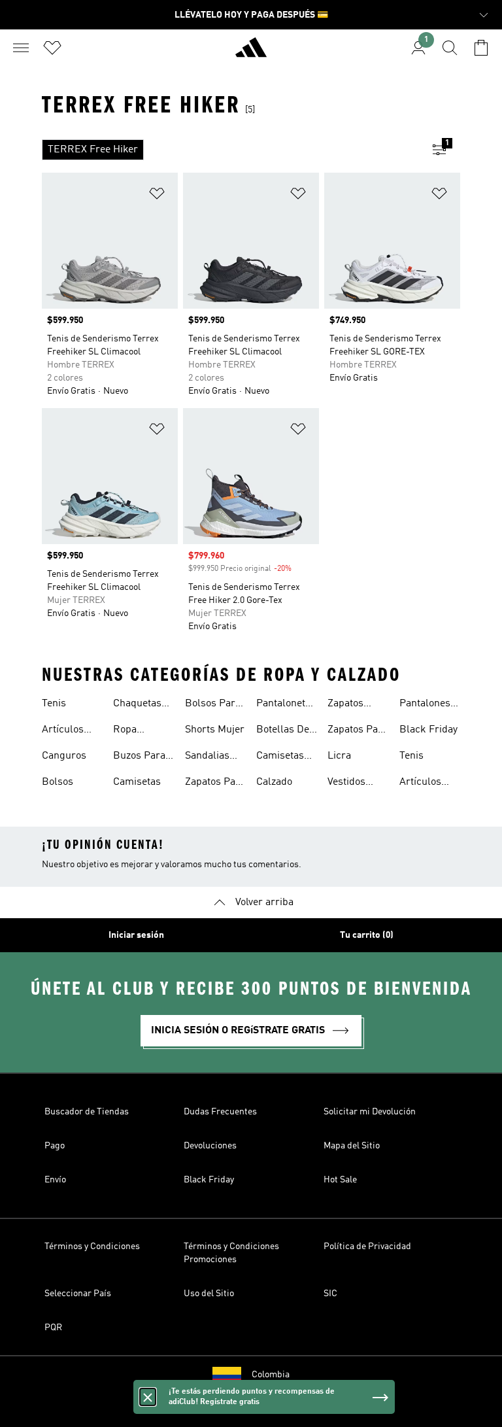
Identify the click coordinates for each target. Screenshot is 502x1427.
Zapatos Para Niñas (357, 731)
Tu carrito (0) (366, 935)
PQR (53, 1327)
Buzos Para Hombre (139, 757)
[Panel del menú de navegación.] (21, 47)
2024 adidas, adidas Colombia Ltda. (251, 1410)
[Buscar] (449, 47)
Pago (54, 1145)
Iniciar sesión (136, 935)
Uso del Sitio (209, 1293)
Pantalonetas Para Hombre (286, 705)
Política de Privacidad (367, 1246)
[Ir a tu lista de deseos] (52, 47)
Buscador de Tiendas (86, 1111)
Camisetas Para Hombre (280, 757)
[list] (230, 149)
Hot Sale (340, 1179)
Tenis (54, 703)
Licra (339, 756)
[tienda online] (251, 53)
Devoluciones (210, 1145)
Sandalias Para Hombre (207, 757)
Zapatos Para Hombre (215, 783)
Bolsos (57, 782)
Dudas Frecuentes (220, 1111)
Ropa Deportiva (135, 731)
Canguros (64, 756)
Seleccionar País (77, 1293)
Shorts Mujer (214, 730)
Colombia (271, 1374)
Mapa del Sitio (352, 1145)
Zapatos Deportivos (351, 705)
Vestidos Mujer (346, 783)
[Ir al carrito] (481, 47)
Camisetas (137, 782)
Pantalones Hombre (424, 705)
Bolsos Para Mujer (213, 705)
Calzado (274, 782)
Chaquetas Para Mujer (138, 705)
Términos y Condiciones (92, 1246)
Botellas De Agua (282, 731)
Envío (55, 1179)
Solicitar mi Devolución (370, 1111)
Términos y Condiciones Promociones (231, 1253)
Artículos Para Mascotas (63, 731)
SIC (330, 1293)
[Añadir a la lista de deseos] (156, 196)
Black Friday (428, 730)
